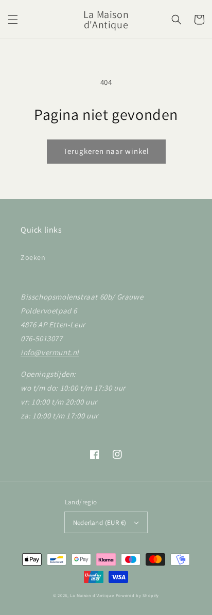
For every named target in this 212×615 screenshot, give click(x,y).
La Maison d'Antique (92, 595)
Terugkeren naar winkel (106, 151)
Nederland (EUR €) (100, 522)
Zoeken (33, 257)
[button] (13, 19)
